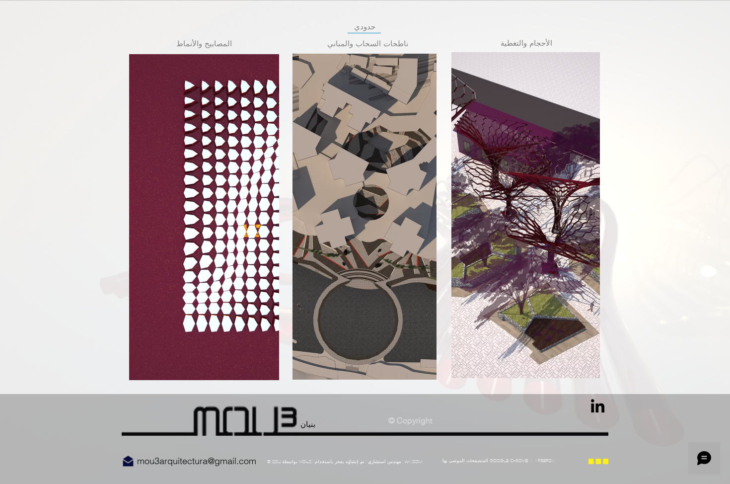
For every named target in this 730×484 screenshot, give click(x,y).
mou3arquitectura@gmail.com (196, 461)
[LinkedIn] (597, 405)
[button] (204, 217)
